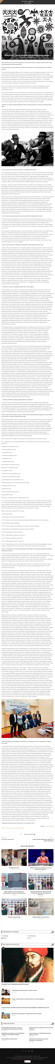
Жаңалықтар (27, 52)
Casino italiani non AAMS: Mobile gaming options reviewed (40, 1034)
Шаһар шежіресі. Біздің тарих (41, 917)
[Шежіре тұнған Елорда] (14, 906)
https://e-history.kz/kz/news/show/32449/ (13, 828)
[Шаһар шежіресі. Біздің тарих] (40, 906)
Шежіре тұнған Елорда (14, 917)
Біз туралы (24, 1)
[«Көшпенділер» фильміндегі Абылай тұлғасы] (6, 992)
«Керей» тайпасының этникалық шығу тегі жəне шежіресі (28, 999)
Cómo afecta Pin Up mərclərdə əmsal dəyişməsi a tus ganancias (38, 1039)
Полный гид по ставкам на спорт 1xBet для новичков (41, 1028)
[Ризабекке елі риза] (14, 857)
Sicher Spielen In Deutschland (9, 1039)
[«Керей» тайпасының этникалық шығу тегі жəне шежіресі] (6, 1001)
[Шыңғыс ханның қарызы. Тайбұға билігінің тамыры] (6, 1016)
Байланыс (30, 1)
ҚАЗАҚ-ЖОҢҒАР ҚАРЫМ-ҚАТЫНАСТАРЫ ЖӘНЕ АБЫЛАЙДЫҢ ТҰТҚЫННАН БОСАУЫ (25, 1007)
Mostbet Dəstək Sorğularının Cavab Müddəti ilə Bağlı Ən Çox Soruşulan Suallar (13, 1034)
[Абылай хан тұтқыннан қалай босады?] (27, 965)
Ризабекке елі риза (14, 867)
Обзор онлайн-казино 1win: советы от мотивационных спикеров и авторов (12, 1028)
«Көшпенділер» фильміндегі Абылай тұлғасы (24, 990)
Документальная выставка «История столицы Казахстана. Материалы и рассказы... (40, 893)
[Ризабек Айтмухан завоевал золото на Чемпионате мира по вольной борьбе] (40, 857)
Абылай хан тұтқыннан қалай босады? (15, 984)
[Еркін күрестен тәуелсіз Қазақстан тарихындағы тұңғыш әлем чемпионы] (14, 881)
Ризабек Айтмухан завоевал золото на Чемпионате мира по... (41, 868)
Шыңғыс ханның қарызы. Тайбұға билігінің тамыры (26, 1013)
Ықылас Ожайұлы (48, 826)
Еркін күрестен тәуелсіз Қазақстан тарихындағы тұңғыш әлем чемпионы (14, 892)
